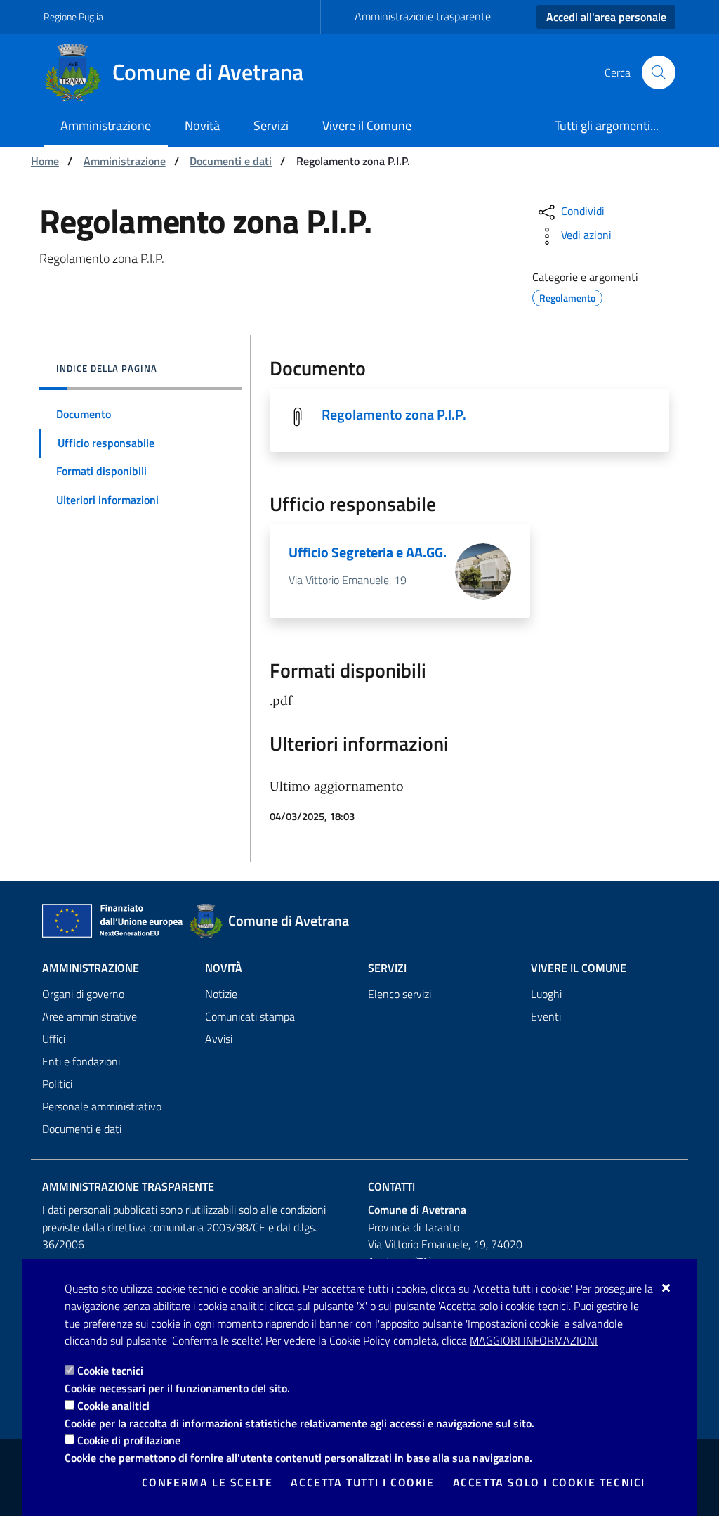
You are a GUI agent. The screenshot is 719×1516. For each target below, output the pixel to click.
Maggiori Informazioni (534, 1340)
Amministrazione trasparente (423, 16)
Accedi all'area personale (606, 16)
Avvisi (218, 1038)
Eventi (546, 1016)
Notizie (221, 993)
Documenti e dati (231, 161)
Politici (57, 1083)
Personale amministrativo (101, 1106)
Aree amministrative (89, 1016)
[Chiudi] (666, 1287)
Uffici (53, 1038)
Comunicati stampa (250, 1016)
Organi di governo (83, 993)
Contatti (391, 1186)
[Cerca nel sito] (658, 72)
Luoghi (546, 993)
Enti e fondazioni (81, 1061)
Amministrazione (125, 161)
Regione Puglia (73, 16)
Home (45, 161)
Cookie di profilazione (128, 1440)
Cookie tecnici (110, 1370)
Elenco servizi (399, 993)
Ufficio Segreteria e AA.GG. (368, 552)
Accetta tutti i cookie (362, 1482)
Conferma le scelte (207, 1482)
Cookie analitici (113, 1405)
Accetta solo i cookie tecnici (549, 1482)
